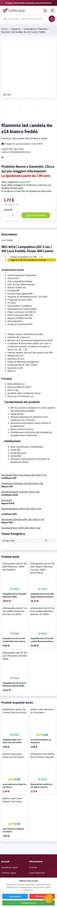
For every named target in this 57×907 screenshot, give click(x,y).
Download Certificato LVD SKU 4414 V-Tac (22, 483)
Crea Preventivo (37, 872)
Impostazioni (15, 896)
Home (4, 29)
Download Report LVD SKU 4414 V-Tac (20, 491)
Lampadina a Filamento (36, 29)
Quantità (8, 209)
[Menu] (52, 10)
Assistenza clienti (9, 867)
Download (6, 500)
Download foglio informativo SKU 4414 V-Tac (24, 475)
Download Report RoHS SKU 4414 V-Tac (21, 508)
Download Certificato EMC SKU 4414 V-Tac (22, 519)
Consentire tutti (28, 903)
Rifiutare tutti (42, 896)
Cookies (33, 867)
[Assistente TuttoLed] (48, 898)
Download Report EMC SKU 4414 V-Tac (20, 527)
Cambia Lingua (8, 872)
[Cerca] (52, 18)
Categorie (16, 29)
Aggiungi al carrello (35, 215)
